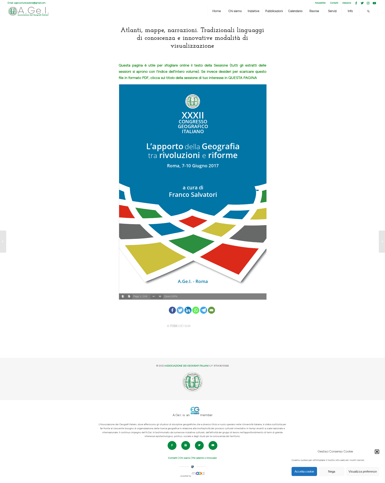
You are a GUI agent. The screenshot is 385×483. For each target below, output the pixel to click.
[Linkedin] (187, 307)
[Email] (211, 307)
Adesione (346, 3)
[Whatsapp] (195, 307)
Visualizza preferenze (363, 471)
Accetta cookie (304, 471)
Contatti (334, 3)
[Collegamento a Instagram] (368, 3)
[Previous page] (123, 296)
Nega (331, 471)
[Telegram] (203, 307)
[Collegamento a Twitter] (362, 3)
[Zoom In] (160, 296)
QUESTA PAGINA (242, 78)
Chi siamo (184, 458)
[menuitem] (320, 3)
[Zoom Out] (154, 296)
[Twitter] (180, 307)
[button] (377, 452)
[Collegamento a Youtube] (374, 3)
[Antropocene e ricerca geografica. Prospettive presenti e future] (3, 242)
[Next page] (129, 296)
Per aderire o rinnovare (204, 458)
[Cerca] (368, 11)
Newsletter (320, 3)
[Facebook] (172, 307)
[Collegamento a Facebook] (356, 3)
